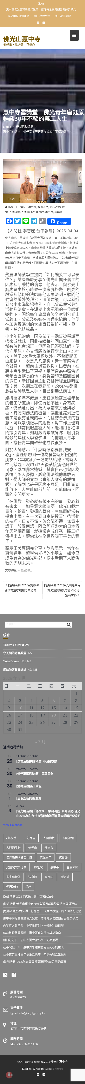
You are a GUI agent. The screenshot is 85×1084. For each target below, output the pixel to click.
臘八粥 (65, 877)
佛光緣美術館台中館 (19, 857)
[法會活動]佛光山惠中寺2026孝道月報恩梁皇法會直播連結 (40, 904)
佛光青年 (45, 857)
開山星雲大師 (63, 16)
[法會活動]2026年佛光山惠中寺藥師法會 (28, 896)
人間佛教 (14, 212)
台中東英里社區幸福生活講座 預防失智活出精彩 (35, 954)
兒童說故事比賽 (16, 867)
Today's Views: (14, 645)
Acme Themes (54, 1069)
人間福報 (68, 838)
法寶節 (32, 877)
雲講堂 (58, 212)
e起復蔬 (11, 838)
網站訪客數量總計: (15, 669)
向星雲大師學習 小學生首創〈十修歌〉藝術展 (33, 925)
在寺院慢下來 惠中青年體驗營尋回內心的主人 (33, 947)
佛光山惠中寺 (21, 39)
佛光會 (49, 848)
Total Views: (12, 661)
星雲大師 (72, 867)
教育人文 (43, 207)
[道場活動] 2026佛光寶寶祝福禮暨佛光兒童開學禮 (34, 962)
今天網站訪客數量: (15, 653)
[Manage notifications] (9, 1075)
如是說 (40, 212)
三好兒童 (29, 838)
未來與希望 (13, 877)
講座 (28, 886)
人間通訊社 (28, 212)
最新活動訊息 (58, 207)
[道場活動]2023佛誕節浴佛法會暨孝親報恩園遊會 (22, 587)
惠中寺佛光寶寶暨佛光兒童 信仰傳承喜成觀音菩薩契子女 (41, 9)
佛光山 (32, 848)
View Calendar (12, 825)
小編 (10, 207)
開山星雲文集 (42, 16)
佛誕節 (63, 857)
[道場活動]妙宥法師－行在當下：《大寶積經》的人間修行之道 (42, 911)
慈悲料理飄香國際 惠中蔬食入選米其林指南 (32, 933)
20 (53, 715)
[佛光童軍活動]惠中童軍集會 (34, 773)
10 (20, 708)
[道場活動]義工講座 (28, 786)
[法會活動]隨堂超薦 (28, 798)
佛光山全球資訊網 (18, 16)
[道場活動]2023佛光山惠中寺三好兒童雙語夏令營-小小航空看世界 (62, 590)
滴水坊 (49, 877)
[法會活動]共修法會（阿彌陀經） (37, 761)
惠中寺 (49, 212)
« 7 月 (40, 742)
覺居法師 (12, 886)
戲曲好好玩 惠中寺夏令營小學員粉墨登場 (30, 940)
